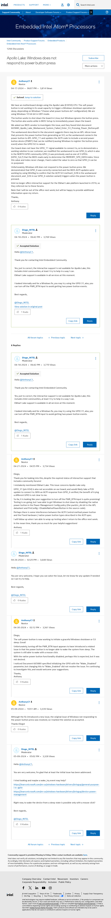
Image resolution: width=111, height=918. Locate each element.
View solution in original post (28, 306)
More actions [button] (91, 65)
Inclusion (52, 881)
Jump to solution (29, 97)
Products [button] (19, 4)
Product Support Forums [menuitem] (76, 12)
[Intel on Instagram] (50, 888)
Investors (74, 878)
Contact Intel (49, 878)
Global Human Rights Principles (41, 907)
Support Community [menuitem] (11, 12)
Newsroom (63, 878)
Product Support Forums (34, 40)
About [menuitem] (28, 12)
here (85, 854)
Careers (84, 878)
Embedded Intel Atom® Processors (21, 43)
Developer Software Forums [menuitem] (47, 12)
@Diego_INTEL (21, 302)
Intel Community (14, 40)
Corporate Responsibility (34, 881)
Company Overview (31, 878)
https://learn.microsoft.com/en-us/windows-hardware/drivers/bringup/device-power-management (55, 793)
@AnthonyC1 (26, 251)
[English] (68, 4)
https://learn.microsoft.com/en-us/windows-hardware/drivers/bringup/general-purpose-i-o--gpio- (56, 786)
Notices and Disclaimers (87, 903)
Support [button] (34, 4)
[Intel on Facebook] (23, 888)
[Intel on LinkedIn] (37, 888)
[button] (99, 82)
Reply (93, 215)
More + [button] (47, 4)
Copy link (72, 320)
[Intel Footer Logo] (10, 894)
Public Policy (65, 881)
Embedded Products (56, 40)
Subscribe (93, 58)
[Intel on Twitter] (30, 888)
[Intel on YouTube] (43, 888)
